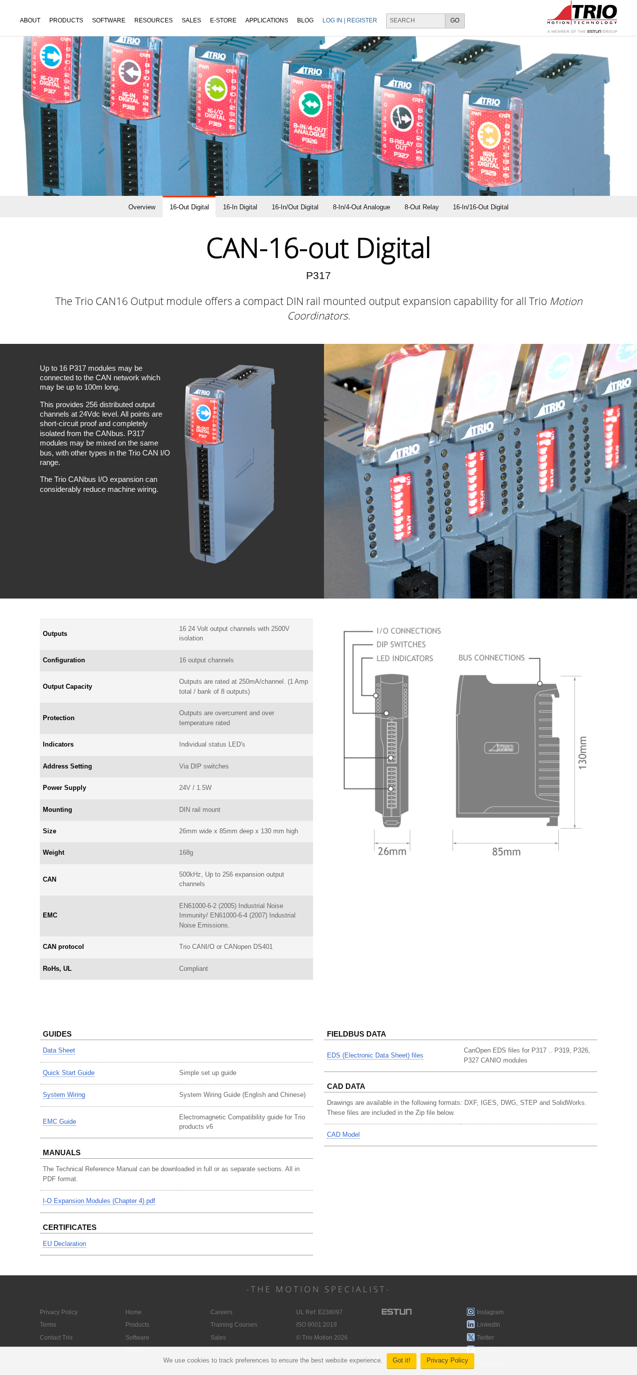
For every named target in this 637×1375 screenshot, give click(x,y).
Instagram (490, 1312)
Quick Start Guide (69, 1072)
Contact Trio (56, 1337)
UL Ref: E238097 (319, 1312)
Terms (48, 1324)
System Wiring (64, 1094)
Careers (221, 1312)
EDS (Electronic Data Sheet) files (375, 1055)
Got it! (402, 1360)
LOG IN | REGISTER (349, 20)
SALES (191, 20)
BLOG (305, 20)
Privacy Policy (447, 1360)
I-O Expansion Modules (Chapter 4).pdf (99, 1201)
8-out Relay (422, 207)
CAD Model (343, 1134)
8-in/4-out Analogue (361, 207)
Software (108, 20)
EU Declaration (64, 1243)
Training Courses (234, 1324)
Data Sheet (59, 1050)
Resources (153, 20)
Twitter (485, 1337)
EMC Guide (59, 1121)
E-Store (223, 20)
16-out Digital (189, 207)
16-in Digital (240, 207)
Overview (141, 207)
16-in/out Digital (295, 207)
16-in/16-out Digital (481, 207)
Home (133, 1312)
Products (66, 20)
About (30, 20)
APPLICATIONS (266, 20)
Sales (218, 1337)
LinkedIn (488, 1324)
